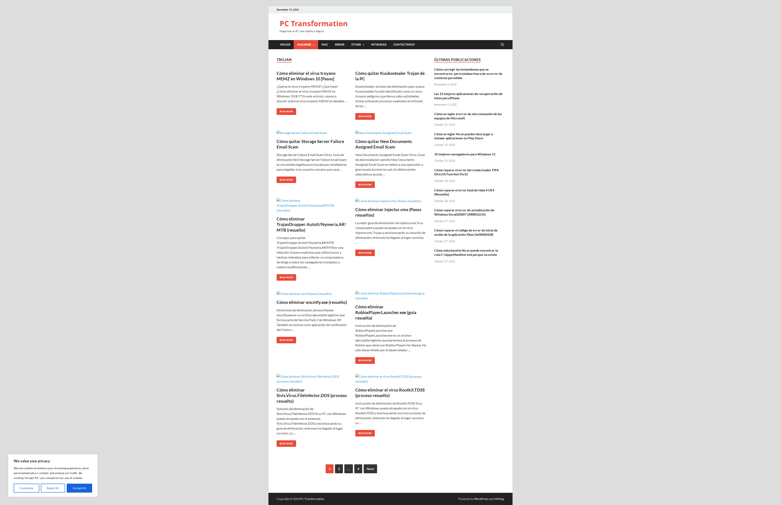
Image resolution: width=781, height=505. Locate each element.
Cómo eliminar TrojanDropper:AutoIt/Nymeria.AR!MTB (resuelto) (311, 224)
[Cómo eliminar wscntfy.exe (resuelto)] (312, 293)
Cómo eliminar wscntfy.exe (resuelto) (312, 302)
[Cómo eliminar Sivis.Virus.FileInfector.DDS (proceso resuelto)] (312, 379)
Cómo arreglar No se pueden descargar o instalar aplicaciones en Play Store (463, 136)
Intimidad (378, 44)
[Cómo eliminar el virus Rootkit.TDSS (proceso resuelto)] (390, 379)
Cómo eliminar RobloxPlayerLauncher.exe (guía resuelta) (385, 312)
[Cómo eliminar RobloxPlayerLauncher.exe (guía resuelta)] (390, 296)
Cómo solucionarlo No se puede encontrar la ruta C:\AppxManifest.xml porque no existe (466, 252)
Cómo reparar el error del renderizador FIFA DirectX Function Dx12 (466, 172)
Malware (304, 44)
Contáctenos (404, 44)
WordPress (481, 499)
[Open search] (502, 44)
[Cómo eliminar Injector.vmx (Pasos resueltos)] (390, 200)
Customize (26, 488)
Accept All (79, 488)
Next (370, 469)
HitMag (499, 499)
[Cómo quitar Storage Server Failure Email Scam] (312, 132)
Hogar (285, 44)
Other (356, 44)
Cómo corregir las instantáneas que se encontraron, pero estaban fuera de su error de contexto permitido (468, 73)
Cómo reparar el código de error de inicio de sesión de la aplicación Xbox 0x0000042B (466, 232)
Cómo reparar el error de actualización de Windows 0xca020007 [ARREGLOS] (464, 212)
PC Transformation (314, 23)
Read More (285, 110)
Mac (325, 44)
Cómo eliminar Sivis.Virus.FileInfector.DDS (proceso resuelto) (312, 395)
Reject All (53, 488)
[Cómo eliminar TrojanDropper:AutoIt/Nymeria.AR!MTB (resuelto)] (312, 205)
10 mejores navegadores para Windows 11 (464, 154)
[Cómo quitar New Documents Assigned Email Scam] (390, 132)
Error (339, 44)
